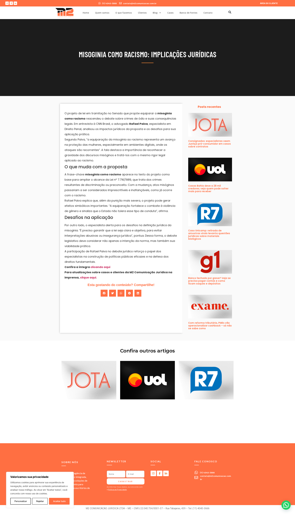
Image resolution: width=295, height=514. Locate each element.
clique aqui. (88, 277)
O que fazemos (123, 12)
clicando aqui (100, 267)
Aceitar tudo (59, 501)
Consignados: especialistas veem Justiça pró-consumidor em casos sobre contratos (209, 143)
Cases (170, 12)
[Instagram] (7, 3)
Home (86, 12)
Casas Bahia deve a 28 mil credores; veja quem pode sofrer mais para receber (208, 188)
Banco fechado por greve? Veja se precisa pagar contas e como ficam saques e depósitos (209, 280)
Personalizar (20, 501)
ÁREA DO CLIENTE (269, 3)
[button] (229, 12)
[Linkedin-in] (15, 3)
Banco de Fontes (188, 12)
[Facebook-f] (11, 3)
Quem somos (102, 12)
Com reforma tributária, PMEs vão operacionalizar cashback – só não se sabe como (210, 325)
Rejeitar (40, 501)
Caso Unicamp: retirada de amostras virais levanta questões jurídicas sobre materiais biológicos (209, 234)
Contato (207, 12)
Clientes (142, 12)
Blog (155, 12)
